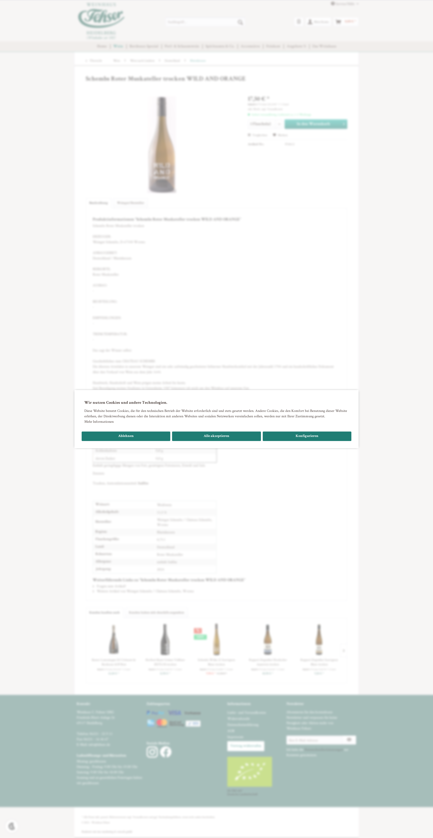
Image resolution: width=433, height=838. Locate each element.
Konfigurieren (307, 436)
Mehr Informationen (99, 421)
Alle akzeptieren (216, 436)
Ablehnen (126, 436)
